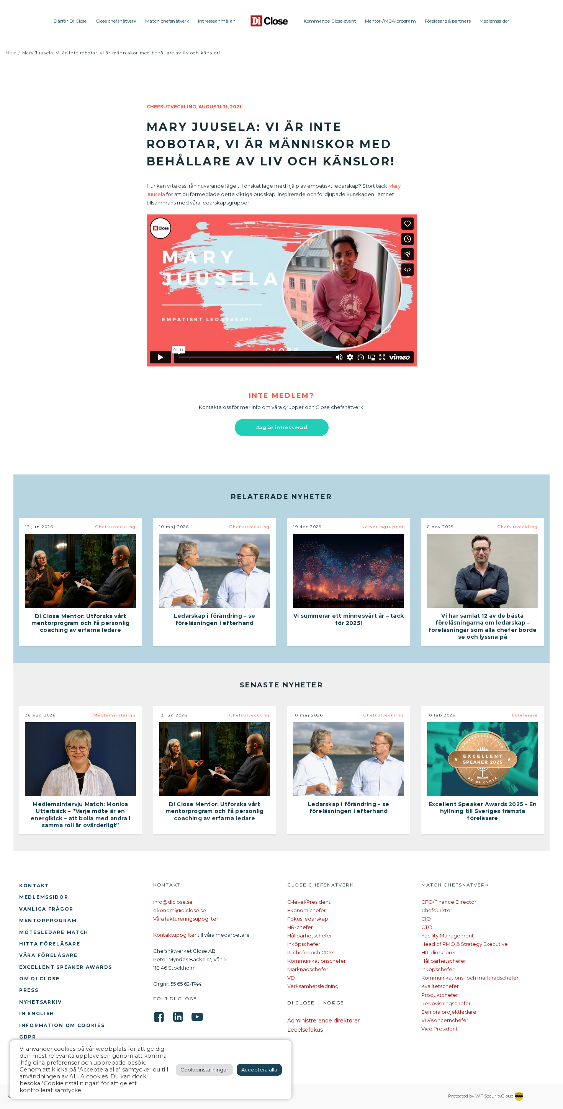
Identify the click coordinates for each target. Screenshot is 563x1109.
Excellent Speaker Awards (65, 967)
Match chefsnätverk (167, 21)
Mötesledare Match (53, 932)
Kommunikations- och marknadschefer (470, 978)
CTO (426, 927)
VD (291, 978)
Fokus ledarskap (307, 919)
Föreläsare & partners (448, 21)
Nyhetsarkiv (40, 1002)
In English (36, 1013)
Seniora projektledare (448, 1012)
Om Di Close (39, 978)
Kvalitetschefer (440, 986)
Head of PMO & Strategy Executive (464, 944)
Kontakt (34, 885)
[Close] (269, 21)
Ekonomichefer (306, 910)
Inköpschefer (303, 944)
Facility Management (447, 935)
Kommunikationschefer (316, 961)
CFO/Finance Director (448, 902)
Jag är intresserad (281, 427)
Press (29, 990)
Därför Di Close (70, 21)
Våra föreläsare (48, 955)
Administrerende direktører (323, 1020)
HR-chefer (300, 927)
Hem (11, 53)
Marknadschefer (307, 969)
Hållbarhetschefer (309, 935)
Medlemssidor (494, 21)
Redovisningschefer (446, 1003)
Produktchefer (439, 995)
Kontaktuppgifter (174, 935)
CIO (426, 919)
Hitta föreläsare (49, 944)
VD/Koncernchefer (444, 1020)
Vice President (439, 1029)
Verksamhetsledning (313, 986)
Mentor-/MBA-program (390, 21)
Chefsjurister (436, 910)
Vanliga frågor (46, 909)
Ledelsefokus (305, 1029)
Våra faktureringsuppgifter (185, 919)
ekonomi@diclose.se (179, 910)
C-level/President (309, 902)
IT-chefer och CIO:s (310, 952)
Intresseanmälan (217, 21)
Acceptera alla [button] (259, 1069)
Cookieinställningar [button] (204, 1069)
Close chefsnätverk (116, 21)
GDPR (27, 1037)
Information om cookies (62, 1025)
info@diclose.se (173, 902)
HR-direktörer (438, 952)
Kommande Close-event (330, 21)
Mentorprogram (48, 920)
